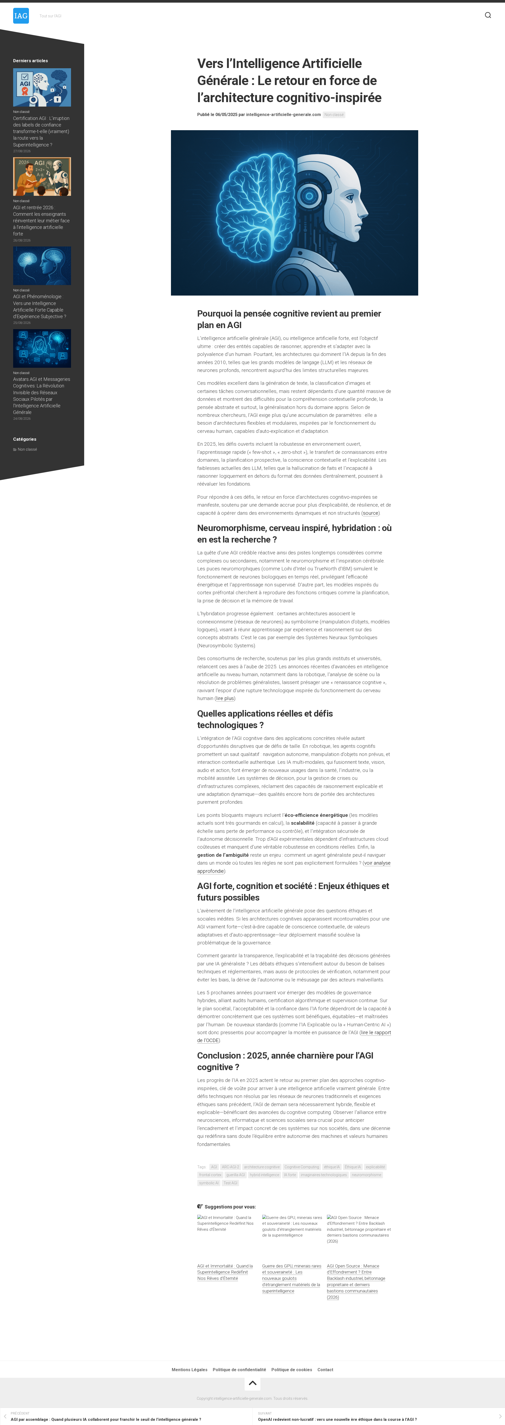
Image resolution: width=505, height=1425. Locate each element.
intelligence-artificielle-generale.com (283, 114)
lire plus (225, 698)
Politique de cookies (291, 1369)
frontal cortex (210, 1175)
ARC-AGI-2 (230, 1167)
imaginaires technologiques (324, 1175)
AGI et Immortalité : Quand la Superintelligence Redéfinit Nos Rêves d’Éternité (225, 1272)
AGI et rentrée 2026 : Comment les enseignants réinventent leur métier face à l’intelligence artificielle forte (41, 221)
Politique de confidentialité (239, 1369)
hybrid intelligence (264, 1175)
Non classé (334, 115)
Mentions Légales (190, 1369)
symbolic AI (209, 1183)
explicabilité (375, 1167)
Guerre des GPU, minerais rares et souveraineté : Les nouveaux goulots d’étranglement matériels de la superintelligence (291, 1278)
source (370, 513)
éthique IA (332, 1167)
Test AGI (230, 1183)
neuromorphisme (366, 1175)
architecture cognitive (262, 1167)
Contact (325, 1369)
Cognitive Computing (302, 1167)
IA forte (290, 1175)
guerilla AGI (235, 1175)
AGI (214, 1167)
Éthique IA (353, 1167)
